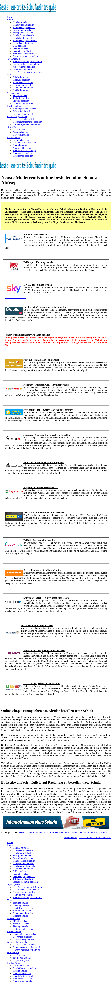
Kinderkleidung (14, 106)
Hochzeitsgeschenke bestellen (26, 124)
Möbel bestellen (20, 95)
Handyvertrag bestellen (23, 25)
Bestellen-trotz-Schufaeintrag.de (33, 832)
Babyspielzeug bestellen (24, 114)
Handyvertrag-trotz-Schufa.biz (94, 832)
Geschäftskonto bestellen (24, 142)
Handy (10, 19)
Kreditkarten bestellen (23, 156)
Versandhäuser (13, 93)
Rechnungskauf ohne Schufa (26, 64)
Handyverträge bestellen (24, 27)
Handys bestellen (21, 22)
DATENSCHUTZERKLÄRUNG (95, 837)
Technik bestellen (21, 98)
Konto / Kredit (13, 137)
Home (10, 17)
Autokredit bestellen (22, 148)
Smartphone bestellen (23, 30)
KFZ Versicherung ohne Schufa (27, 72)
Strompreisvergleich (22, 132)
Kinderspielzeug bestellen (24, 108)
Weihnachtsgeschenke (17, 116)
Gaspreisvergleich (21, 135)
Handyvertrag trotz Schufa (25, 40)
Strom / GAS (13, 127)
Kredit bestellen (20, 145)
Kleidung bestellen (21, 80)
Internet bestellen (20, 48)
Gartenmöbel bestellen (23, 103)
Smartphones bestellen (23, 32)
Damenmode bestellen (23, 87)
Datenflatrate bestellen (23, 43)
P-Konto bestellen (21, 140)
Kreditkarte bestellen (22, 153)
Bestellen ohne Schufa (23, 69)
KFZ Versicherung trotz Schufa (27, 61)
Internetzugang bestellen (24, 51)
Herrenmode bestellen (23, 85)
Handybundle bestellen (23, 38)
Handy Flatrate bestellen (24, 35)
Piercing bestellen (21, 101)
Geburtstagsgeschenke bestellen (27, 121)
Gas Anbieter (19, 129)
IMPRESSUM (70, 837)
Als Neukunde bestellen (24, 66)
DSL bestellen (19, 46)
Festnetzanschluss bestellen (25, 56)
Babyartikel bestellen (22, 111)
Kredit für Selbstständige (24, 150)
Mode (9, 74)
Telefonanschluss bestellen (25, 53)
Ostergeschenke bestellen (24, 119)
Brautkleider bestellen (23, 82)
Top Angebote (13, 59)
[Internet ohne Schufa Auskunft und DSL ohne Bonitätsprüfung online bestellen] (56, 822)
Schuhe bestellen (20, 77)
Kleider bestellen (20, 90)
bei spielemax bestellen (16, 400)
